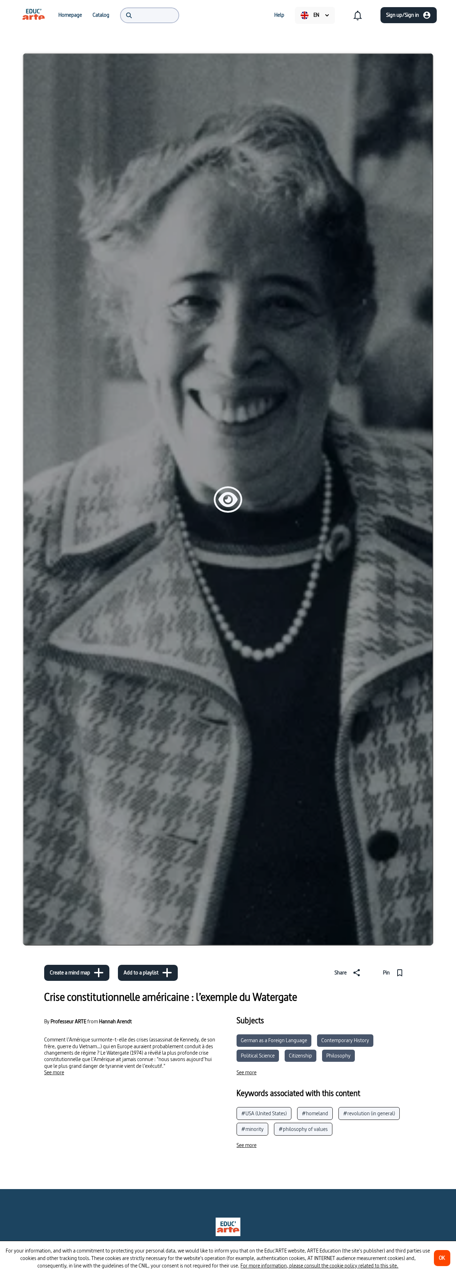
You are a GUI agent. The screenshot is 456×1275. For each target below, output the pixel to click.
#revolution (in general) (369, 1113)
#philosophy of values (303, 1129)
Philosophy (338, 1055)
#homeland (315, 1113)
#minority (252, 1129)
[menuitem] (33, 15)
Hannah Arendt (115, 1021)
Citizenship (300, 1055)
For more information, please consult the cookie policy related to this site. (319, 1265)
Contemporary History (345, 1040)
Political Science (258, 1055)
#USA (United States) (264, 1113)
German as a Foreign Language (274, 1040)
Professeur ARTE (68, 1021)
